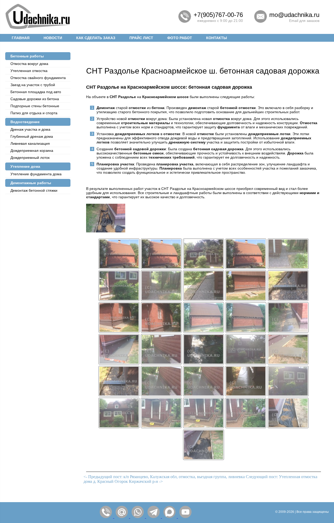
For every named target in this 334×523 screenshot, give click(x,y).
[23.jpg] (245, 331)
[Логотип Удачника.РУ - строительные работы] (37, 28)
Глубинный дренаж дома (31, 136)
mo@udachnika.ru (294, 14)
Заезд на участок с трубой (32, 85)
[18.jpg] (203, 299)
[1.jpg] (288, 299)
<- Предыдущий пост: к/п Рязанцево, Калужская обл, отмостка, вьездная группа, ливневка (164, 476)
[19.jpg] (245, 299)
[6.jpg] (203, 427)
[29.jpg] (288, 363)
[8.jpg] (288, 427)
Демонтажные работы (30, 183)
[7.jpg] (245, 427)
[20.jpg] (119, 331)
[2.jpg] (119, 395)
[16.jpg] (119, 299)
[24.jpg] (288, 331)
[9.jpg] (203, 458)
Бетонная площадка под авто (35, 92)
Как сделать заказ (95, 38)
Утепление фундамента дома (36, 174)
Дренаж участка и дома (30, 129)
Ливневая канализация (30, 143)
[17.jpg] (161, 299)
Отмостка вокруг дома (29, 64)
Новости (53, 38)
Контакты (216, 38)
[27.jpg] (203, 363)
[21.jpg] (161, 331)
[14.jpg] (245, 268)
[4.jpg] (119, 427)
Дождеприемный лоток (30, 157)
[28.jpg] (245, 363)
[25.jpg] (119, 363)
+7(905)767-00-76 (218, 14)
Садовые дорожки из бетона (34, 99)
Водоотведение (25, 122)
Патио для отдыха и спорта (33, 113)
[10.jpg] (105, 231)
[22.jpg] (203, 331)
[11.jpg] (119, 268)
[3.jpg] (288, 395)
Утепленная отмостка (28, 71)
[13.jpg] (203, 268)
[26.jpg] (161, 363)
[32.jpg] (245, 395)
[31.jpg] (203, 395)
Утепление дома (25, 166)
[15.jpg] (288, 268)
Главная (20, 38)
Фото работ (179, 38)
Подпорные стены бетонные (34, 106)
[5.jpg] (161, 427)
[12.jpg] (161, 268)
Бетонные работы (27, 56)
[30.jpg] (161, 395)
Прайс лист (141, 38)
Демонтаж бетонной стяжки (33, 190)
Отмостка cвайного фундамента (38, 78)
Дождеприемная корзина (31, 150)
